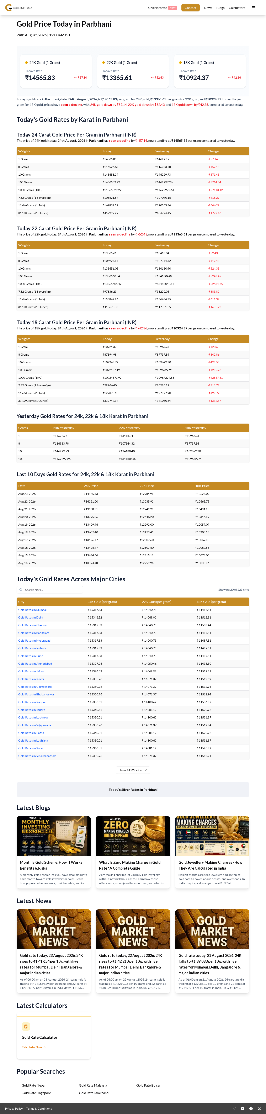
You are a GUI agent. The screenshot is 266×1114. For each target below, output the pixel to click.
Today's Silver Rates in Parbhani (133, 789)
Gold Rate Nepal (33, 1085)
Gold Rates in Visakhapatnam (37, 756)
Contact (190, 8)
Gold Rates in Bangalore (33, 633)
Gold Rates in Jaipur (31, 671)
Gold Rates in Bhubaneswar (36, 694)
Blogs (220, 8)
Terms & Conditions (39, 1108)
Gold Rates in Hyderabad (34, 640)
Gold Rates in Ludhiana (33, 740)
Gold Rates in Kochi (31, 679)
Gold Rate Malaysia (93, 1085)
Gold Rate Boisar (148, 1085)
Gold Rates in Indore (31, 709)
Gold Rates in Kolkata (32, 648)
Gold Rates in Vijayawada (34, 725)
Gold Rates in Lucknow (33, 717)
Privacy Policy (14, 1108)
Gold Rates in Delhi (30, 617)
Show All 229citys (130, 770)
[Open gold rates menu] (253, 8)
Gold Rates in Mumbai (32, 609)
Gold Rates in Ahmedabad (35, 663)
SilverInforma (162, 8)
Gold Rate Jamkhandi (94, 1093)
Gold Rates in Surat (30, 748)
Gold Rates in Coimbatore (35, 686)
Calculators (237, 8)
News (208, 8)
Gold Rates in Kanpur (32, 702)
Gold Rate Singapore (36, 1093)
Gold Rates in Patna (31, 732)
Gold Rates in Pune (30, 656)
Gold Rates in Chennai (32, 625)
